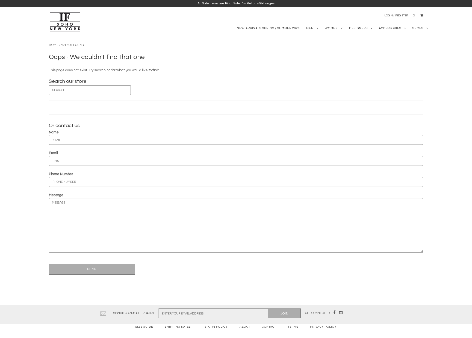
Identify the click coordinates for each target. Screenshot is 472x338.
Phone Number (61, 174)
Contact (269, 326)
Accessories (390, 28)
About (245, 326)
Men (310, 28)
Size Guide (144, 326)
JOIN (284, 313)
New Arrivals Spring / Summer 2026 (268, 28)
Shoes (417, 28)
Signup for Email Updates (133, 313)
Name (54, 132)
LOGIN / (389, 15)
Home (54, 44)
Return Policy (215, 326)
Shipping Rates (178, 326)
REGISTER (401, 15)
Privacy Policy (323, 326)
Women (331, 28)
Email (53, 153)
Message (56, 195)
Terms (293, 326)
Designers (358, 28)
